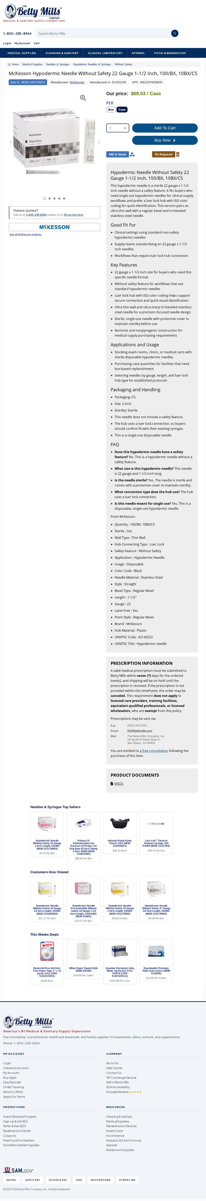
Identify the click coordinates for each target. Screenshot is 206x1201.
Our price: (117, 93)
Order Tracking (13, 1087)
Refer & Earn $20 (14, 1126)
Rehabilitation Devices (121, 1126)
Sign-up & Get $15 (15, 1121)
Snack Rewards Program (19, 1116)
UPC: (135, 82)
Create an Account (16, 1068)
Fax (113, 725)
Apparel (138, 53)
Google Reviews (124, 1092)
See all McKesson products (25, 234)
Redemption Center (17, 1131)
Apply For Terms (14, 1096)
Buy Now (163, 140)
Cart (37, 43)
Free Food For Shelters (18, 1140)
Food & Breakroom (170, 53)
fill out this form (73, 214)
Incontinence (115, 1135)
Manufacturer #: (100, 82)
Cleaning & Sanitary (62, 53)
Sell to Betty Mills (117, 1082)
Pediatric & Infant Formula (123, 1140)
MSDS (118, 783)
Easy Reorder (12, 1082)
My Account (22, 43)
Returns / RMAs (13, 1092)
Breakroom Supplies (120, 1150)
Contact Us (114, 1072)
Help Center (114, 1068)
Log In (7, 43)
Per (109, 102)
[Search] (174, 33)
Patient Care (114, 1131)
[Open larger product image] (54, 141)
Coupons (9, 1135)
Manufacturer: (60, 82)
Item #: (15, 82)
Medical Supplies (22, 53)
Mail (113, 736)
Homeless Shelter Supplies (21, 1145)
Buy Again (9, 1077)
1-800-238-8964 (17, 33)
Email (114, 730)
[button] (12, 145)
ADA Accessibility (118, 1087)
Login (7, 1063)
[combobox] (117, 128)
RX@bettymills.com (139, 730)
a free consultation (154, 751)
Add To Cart (165, 128)
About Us (112, 1063)
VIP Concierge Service (121, 1077)
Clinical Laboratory (105, 53)
